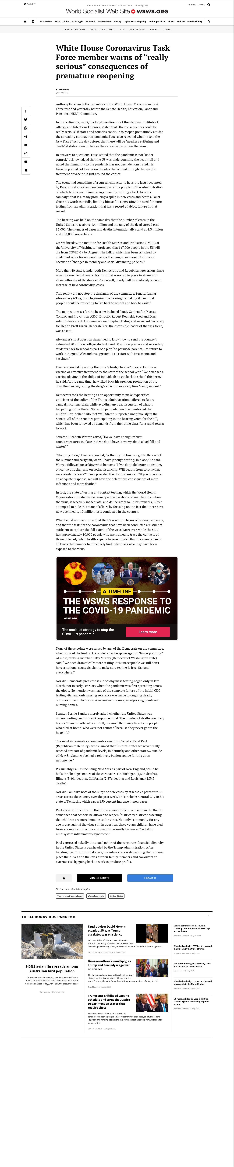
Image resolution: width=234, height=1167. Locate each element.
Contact (191, 4)
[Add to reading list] (26, 170)
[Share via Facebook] (26, 111)
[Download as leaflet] (26, 153)
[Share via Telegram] (26, 136)
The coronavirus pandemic (69, 896)
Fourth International (74, 29)
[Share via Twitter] (26, 119)
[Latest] (33, 23)
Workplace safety (96, 896)
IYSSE (122, 29)
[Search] (209, 23)
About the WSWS (137, 29)
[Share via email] (26, 145)
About (201, 4)
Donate (167, 29)
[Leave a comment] (26, 162)
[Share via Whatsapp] (26, 128)
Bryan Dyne (62, 89)
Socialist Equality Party (102, 29)
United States (116, 896)
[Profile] (208, 5)
